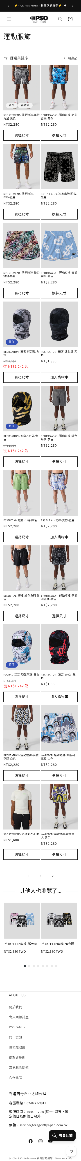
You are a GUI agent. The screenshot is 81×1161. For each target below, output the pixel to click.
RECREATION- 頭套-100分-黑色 (58, 676)
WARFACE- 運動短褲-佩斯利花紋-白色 (58, 757)
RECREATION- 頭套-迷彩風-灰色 (21, 353)
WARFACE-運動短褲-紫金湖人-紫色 (57, 835)
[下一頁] (53, 876)
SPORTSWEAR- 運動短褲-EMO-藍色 (18, 195)
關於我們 (15, 1007)
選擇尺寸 (22, 135)
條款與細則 (17, 1057)
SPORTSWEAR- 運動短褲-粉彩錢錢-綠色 (21, 274)
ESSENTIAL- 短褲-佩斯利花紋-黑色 (59, 195)
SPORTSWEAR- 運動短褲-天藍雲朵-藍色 (59, 274)
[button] (9, 19)
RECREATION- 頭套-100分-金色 (20, 437)
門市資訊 (15, 1037)
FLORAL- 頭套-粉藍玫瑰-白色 (21, 674)
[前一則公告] (8, 6)
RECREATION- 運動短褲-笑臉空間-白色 (20, 757)
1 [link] (28, 876)
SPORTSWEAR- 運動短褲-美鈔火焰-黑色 (21, 116)
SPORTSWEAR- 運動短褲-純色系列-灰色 (59, 437)
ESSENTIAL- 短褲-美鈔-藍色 (57, 520)
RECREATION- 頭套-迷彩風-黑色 (59, 353)
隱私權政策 (17, 1047)
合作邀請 (15, 1078)
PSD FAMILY (17, 1027)
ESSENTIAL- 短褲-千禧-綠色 (20, 520)
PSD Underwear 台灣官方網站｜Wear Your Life (45, 1158)
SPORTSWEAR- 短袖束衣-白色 (21, 834)
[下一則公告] (73, 6)
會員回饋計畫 (19, 1017)
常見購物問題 (19, 1068)
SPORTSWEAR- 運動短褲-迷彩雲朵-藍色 (59, 116)
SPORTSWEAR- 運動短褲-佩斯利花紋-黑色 (59, 597)
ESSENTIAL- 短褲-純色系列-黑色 (21, 597)
